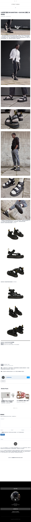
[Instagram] (14, 1)
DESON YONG (3, 16)
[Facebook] (16, 1)
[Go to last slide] (2, 399)
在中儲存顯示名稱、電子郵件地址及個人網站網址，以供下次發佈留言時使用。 (12, 432)
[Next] (28, 399)
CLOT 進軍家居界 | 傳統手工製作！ (23, 400)
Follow (28, 377)
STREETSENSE (9, 377)
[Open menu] (15, 7)
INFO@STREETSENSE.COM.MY (15, 512)
